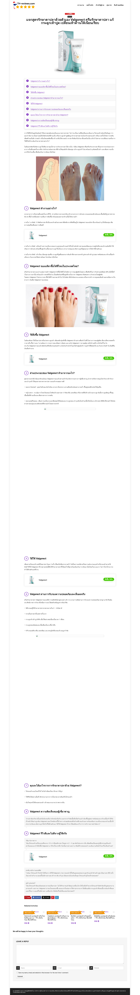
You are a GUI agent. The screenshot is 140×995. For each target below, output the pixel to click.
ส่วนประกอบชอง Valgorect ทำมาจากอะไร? (47, 98)
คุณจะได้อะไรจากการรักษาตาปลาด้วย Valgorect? (49, 115)
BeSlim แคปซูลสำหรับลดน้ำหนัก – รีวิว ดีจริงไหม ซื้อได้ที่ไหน (81, 918)
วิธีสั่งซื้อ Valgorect (37, 92)
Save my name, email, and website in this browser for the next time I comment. (43, 973)
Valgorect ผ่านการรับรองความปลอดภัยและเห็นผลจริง (51, 109)
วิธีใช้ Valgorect (36, 104)
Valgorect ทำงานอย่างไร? (40, 81)
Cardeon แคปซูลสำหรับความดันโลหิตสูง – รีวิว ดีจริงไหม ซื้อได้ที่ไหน (58, 918)
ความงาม (81, 5)
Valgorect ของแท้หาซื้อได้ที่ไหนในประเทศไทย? (48, 87)
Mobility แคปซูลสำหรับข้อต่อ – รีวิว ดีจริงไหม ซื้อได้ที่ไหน (104, 917)
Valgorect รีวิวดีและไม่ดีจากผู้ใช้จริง (44, 126)
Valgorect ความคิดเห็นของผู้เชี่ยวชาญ (45, 120)
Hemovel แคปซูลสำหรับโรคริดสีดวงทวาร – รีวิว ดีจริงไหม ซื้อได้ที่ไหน (34, 918)
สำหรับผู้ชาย (100, 5)
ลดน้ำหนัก (89, 5)
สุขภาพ (109, 5)
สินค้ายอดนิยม (119, 5)
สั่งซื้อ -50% (109, 235)
